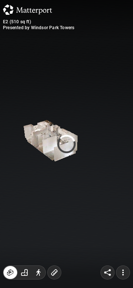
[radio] (10, 272)
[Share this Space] (107, 272)
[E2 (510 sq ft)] (66, 144)
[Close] (122, 63)
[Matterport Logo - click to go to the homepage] (27, 9)
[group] (24, 272)
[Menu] (123, 272)
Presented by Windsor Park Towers (38, 27)
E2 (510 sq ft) (17, 21)
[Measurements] (54, 272)
